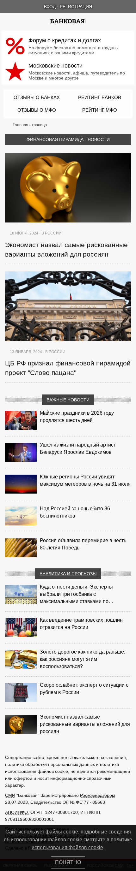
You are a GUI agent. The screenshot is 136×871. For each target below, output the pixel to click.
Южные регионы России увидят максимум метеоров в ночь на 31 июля (85, 480)
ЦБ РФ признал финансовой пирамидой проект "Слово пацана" (68, 367)
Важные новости (68, 399)
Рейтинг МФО (99, 110)
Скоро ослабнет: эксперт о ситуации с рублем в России (84, 688)
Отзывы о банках (37, 97)
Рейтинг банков (99, 97)
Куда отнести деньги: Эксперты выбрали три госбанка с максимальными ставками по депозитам (76, 594)
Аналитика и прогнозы (68, 573)
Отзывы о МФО (36, 110)
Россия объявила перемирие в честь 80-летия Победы (83, 544)
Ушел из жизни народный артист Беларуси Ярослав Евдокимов (78, 448)
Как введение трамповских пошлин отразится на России (81, 623)
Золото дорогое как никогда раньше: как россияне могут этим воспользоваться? (82, 659)
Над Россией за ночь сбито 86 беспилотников (75, 512)
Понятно (68, 862)
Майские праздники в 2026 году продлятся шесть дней (77, 416)
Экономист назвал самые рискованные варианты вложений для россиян (66, 249)
